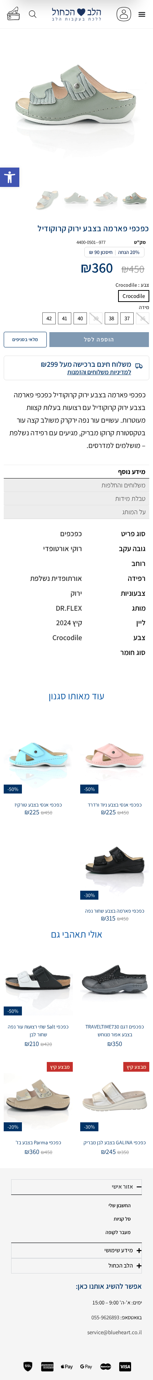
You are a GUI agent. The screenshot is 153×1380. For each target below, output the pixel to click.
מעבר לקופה (118, 1232)
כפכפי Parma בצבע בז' (38, 1142)
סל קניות (122, 1218)
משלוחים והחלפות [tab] (123, 485)
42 (49, 318)
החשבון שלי (119, 1205)
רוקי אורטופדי (62, 548)
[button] (9, 177)
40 (80, 318)
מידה (144, 307)
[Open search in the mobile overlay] (32, 14)
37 (127, 318)
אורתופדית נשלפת (56, 578)
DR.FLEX (69, 608)
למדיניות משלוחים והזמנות (99, 372)
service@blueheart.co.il (114, 1332)
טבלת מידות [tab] (130, 498)
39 (95, 318)
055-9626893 (105, 1317)
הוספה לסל (99, 339)
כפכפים (71, 533)
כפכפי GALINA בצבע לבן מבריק (115, 1142)
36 (142, 318)
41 (64, 318)
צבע (132, 285)
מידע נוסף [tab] (132, 471)
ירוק (76, 593)
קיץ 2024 (69, 622)
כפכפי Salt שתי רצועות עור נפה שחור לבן (38, 1030)
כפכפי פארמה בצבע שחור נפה (114, 910)
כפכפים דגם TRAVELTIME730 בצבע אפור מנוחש (114, 1030)
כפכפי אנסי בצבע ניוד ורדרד (115, 804)
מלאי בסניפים (25, 339)
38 (111, 318)
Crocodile (134, 295)
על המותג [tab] (134, 512)
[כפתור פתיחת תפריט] (142, 14)
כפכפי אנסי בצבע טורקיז (38, 804)
